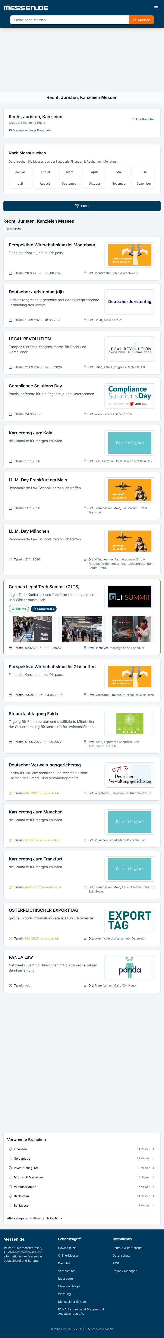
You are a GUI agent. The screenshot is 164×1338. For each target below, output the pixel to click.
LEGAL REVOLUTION (30, 338)
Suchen (144, 20)
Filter (85, 206)
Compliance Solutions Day (35, 385)
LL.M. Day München (29, 531)
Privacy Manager (125, 1271)
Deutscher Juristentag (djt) (36, 291)
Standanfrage (45, 608)
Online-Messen (68, 1255)
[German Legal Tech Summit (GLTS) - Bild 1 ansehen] (32, 629)
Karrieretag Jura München (36, 812)
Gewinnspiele (67, 1248)
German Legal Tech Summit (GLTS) (44, 586)
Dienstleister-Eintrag (72, 1301)
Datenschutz (121, 1255)
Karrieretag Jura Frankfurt (35, 859)
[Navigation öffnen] (156, 7)
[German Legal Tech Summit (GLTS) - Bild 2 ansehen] (82, 629)
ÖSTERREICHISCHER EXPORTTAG (43, 910)
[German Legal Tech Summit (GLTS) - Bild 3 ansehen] (131, 629)
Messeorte (65, 1278)
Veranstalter (66, 1271)
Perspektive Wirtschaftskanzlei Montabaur (52, 244)
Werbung (64, 1294)
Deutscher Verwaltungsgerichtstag (45, 765)
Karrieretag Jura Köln (30, 432)
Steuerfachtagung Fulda (33, 713)
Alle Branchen (145, 119)
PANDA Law (21, 957)
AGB (116, 1263)
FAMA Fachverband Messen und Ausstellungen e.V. (81, 1311)
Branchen (64, 1263)
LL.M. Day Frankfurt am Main (38, 479)
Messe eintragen (69, 1286)
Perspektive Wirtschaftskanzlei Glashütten (52, 666)
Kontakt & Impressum (127, 1248)
